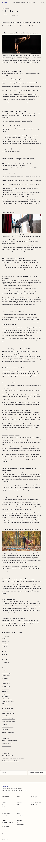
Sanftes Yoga (5, 649)
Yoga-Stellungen (5, 689)
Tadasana (13, 163)
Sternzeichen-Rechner (6, 820)
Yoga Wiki (4, 638)
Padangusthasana (7, 699)
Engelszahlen (4, 797)
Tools (34, 2)
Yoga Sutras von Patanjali (7, 727)
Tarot (3, 804)
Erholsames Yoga (6, 665)
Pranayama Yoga (6, 662)
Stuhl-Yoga (4, 646)
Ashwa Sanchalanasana (8, 708)
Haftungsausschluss (21, 824)
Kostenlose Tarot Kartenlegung (5, 827)
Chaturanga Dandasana (8, 713)
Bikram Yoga (5, 644)
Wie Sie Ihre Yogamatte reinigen (9, 740)
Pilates (18, 804)
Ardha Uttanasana (7, 715)
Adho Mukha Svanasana (8, 701)
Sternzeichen (4, 802)
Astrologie (4, 800)
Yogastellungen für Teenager (8, 721)
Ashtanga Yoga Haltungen (8, 732)
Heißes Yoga (5, 651)
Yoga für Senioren (6, 683)
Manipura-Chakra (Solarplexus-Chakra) (19, 94)
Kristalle (3, 806)
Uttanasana (4, 260)
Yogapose (31, 114)
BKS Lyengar (5, 729)
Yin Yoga (4, 670)
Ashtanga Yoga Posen (29, 552)
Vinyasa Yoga (5, 667)
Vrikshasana (6, 703)
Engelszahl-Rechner (6, 813)
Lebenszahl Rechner (6, 815)
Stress (33, 102)
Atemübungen (19, 802)
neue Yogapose (12, 149)
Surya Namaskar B (7, 711)
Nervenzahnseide (6, 659)
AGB (17, 822)
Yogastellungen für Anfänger (8, 719)
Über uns (18, 813)
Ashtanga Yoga (5, 641)
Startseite (4, 8)
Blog (3, 808)
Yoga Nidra (4, 724)
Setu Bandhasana (7, 706)
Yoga (8, 8)
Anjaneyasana (6, 694)
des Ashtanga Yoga (16, 62)
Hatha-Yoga (4, 654)
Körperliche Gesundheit (36, 800)
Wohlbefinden (29, 2)
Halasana (3, 772)
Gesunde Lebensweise (36, 802)
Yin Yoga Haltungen (6, 673)
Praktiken (23, 2)
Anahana (4, 2)
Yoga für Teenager (6, 686)
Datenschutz (19, 820)
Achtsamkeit (35, 591)
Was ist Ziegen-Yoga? (7, 743)
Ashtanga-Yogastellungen (36, 772)
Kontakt (18, 818)
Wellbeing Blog (34, 804)
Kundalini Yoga (5, 657)
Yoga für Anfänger (6, 675)
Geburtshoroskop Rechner (7, 818)
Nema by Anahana (16, 2)
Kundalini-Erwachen (6, 746)
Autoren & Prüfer (20, 815)
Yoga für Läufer (5, 681)
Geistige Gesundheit (35, 797)
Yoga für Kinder (5, 678)
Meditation (19, 800)
